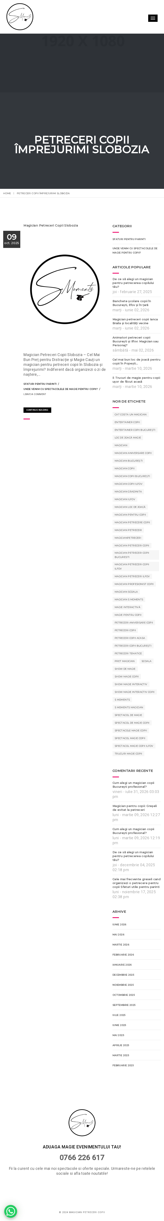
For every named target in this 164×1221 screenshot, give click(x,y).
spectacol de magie (128, 715)
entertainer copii (127, 422)
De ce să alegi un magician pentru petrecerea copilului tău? (133, 282)
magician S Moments (129, 599)
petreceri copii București (133, 645)
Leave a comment (34, 394)
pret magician (125, 661)
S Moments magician (129, 707)
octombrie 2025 (124, 994)
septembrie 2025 (124, 1004)
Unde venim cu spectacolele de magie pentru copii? (60, 389)
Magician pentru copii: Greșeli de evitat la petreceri (135, 807)
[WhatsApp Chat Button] (10, 1211)
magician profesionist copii (134, 584)
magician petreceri (128, 530)
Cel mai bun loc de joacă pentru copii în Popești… (136, 361)
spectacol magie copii (130, 738)
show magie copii (127, 676)
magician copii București (132, 476)
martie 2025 (121, 1055)
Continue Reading (37, 410)
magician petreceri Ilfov (132, 576)
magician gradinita (128, 491)
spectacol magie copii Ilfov (134, 745)
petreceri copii (125, 630)
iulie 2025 (119, 1015)
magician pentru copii (130, 514)
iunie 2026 (119, 924)
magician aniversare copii (133, 453)
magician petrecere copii (132, 522)
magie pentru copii (128, 614)
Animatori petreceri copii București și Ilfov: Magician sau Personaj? (136, 341)
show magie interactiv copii (135, 691)
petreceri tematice (128, 653)
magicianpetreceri (128, 537)
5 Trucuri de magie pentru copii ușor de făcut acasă (136, 379)
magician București (129, 460)
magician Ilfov (125, 499)
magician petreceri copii (132, 545)
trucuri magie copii (128, 753)
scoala (146, 661)
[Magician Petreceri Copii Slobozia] (26, 401)
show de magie (125, 668)
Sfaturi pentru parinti (40, 383)
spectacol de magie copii (132, 722)
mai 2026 (118, 934)
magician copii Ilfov (128, 483)
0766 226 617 (82, 1157)
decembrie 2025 (123, 974)
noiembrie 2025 (123, 984)
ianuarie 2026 (122, 964)
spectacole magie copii (131, 730)
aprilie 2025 (121, 1045)
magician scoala (126, 591)
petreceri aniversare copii (134, 622)
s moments (122, 699)
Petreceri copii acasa (130, 638)
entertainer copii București (135, 429)
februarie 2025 (123, 1065)
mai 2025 (118, 1035)
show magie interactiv (131, 684)
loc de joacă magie (128, 437)
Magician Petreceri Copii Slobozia (50, 225)
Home (7, 193)
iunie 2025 (119, 1025)
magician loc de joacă (130, 506)
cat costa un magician (131, 414)
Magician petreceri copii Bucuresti (132, 555)
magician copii (125, 468)
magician (121, 445)
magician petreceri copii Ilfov (132, 566)
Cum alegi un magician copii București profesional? (133, 784)
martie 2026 (121, 944)
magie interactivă (127, 607)
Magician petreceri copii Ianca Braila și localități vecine (135, 321)
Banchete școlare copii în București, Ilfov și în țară (132, 303)
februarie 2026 (123, 954)
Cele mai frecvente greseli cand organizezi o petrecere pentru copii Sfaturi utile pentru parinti (137, 883)
